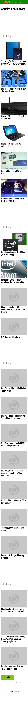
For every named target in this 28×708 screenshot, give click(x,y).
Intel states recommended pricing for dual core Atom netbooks (12, 473)
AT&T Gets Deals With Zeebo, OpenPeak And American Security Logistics (13, 639)
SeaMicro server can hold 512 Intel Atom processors (13, 444)
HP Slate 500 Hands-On (10, 336)
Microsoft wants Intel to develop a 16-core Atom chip (12, 281)
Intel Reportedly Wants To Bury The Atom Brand (14, 90)
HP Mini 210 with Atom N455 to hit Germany (13, 501)
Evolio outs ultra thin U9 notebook (11, 145)
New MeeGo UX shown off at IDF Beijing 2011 (12, 199)
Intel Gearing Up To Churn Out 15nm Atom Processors (13, 417)
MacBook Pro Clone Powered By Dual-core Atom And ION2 (12, 610)
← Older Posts (7, 677)
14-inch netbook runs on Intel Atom (12, 529)
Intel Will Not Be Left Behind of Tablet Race (13, 389)
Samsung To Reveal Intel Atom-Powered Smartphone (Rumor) (13, 62)
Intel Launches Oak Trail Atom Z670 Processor (13, 253)
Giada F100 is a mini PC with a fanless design (13, 117)
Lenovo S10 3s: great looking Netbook (12, 556)
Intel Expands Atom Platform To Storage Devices (12, 667)
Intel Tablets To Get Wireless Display (12, 172)
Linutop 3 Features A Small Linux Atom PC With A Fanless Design (13, 309)
